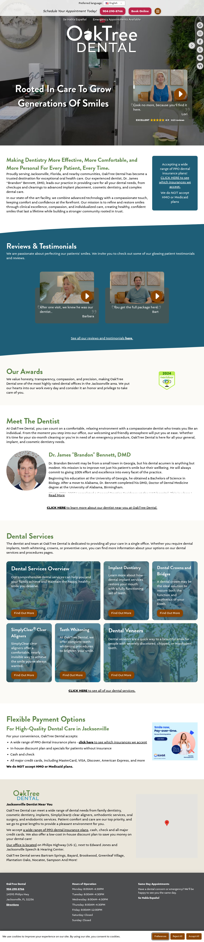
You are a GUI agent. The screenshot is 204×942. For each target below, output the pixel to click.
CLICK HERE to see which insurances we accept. (175, 182)
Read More (57, 495)
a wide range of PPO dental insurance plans (55, 830)
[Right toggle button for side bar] (192, 45)
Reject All (177, 936)
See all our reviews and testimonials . (102, 338)
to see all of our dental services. (102, 691)
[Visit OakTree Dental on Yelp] (200, 49)
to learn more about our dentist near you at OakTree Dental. (102, 508)
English (113, 3)
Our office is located (21, 845)
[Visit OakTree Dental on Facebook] (200, 41)
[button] (140, 11)
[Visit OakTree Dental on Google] (200, 25)
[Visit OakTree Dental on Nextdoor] (200, 66)
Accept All (194, 936)
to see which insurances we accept (113, 742)
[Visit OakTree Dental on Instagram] (200, 33)
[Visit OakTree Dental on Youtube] (200, 58)
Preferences (160, 936)
